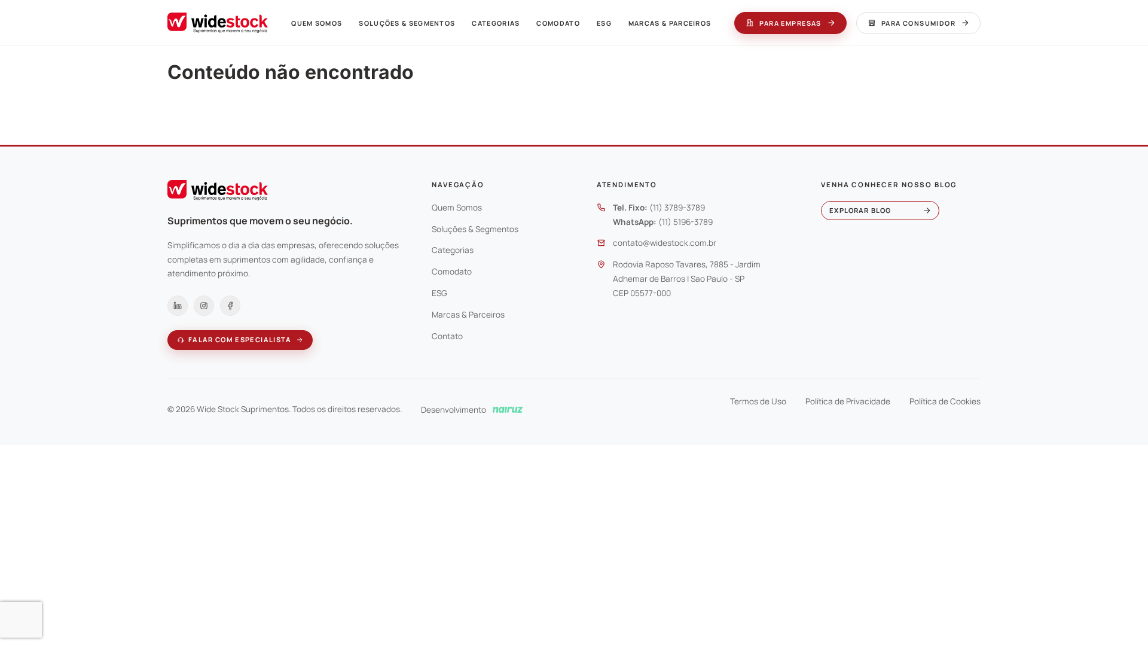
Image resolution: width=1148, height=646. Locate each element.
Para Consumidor (918, 23)
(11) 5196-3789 (685, 222)
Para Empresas (790, 23)
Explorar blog (860, 210)
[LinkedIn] (177, 305)
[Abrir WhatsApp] (1118, 616)
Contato (447, 336)
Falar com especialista (240, 339)
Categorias (496, 23)
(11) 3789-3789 (677, 207)
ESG (604, 23)
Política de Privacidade (847, 401)
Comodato (557, 23)
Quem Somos (316, 23)
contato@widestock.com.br (664, 242)
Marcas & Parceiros (670, 23)
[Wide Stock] (217, 23)
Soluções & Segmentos (407, 23)
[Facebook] (230, 305)
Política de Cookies (945, 401)
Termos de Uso (758, 401)
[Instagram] (204, 305)
